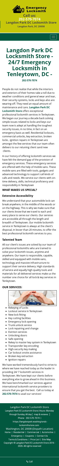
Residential (18, 432)
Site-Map (46, 439)
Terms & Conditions (18, 439)
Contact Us (42, 436)
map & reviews (41, 414)
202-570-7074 (29, 19)
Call (30, 461)
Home (8, 432)
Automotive (47, 432)
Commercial (33, 432)
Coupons (29, 436)
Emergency (16, 436)
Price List (34, 439)
